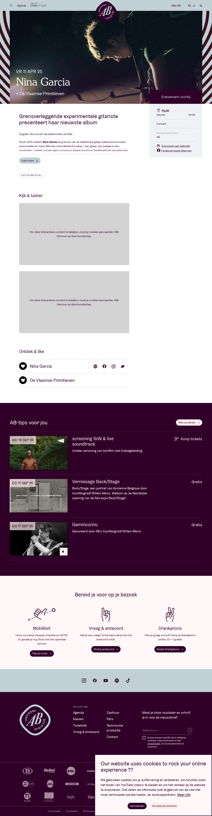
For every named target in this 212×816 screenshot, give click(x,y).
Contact (112, 737)
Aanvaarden (137, 806)
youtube (106, 680)
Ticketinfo (80, 725)
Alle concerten (187, 422)
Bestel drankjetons (168, 649)
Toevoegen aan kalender (175, 146)
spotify (117, 680)
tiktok (128, 680)
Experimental (31, 175)
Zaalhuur (113, 712)
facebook (95, 680)
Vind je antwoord (104, 649)
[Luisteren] (64, 551)
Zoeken (201, 5)
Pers (110, 719)
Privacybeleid (54, 811)
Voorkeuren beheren (164, 806)
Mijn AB (175, 5)
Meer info (183, 795)
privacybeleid (153, 743)
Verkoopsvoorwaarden (94, 811)
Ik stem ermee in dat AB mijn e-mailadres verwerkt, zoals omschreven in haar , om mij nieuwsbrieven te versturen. (166, 742)
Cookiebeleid (72, 811)
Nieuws (78, 719)
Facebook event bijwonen (176, 150)
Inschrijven (189, 730)
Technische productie (115, 728)
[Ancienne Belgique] (106, 11)
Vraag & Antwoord (86, 732)
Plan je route (40, 653)
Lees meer (27, 160)
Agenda (21, 5)
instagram (84, 680)
